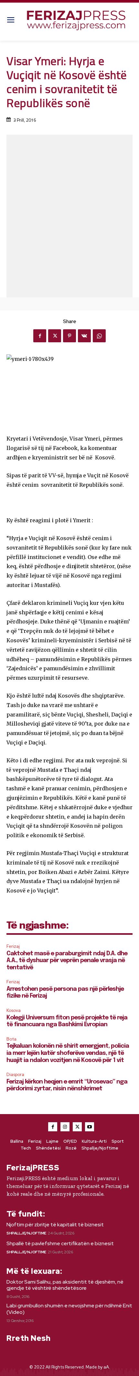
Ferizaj (13, 946)
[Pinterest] (69, 335)
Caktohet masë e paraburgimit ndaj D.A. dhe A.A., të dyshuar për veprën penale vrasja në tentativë (66, 961)
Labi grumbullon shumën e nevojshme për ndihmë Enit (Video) (69, 1308)
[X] (54, 335)
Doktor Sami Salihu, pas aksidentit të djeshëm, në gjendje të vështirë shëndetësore (64, 1284)
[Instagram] (65, 1126)
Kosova (13, 1010)
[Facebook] (39, 335)
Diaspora (15, 1074)
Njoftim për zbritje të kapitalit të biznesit (55, 1224)
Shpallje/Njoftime (26, 1233)
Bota (11, 1039)
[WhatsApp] (99, 335)
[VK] (84, 335)
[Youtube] (89, 1126)
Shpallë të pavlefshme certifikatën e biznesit (60, 1243)
